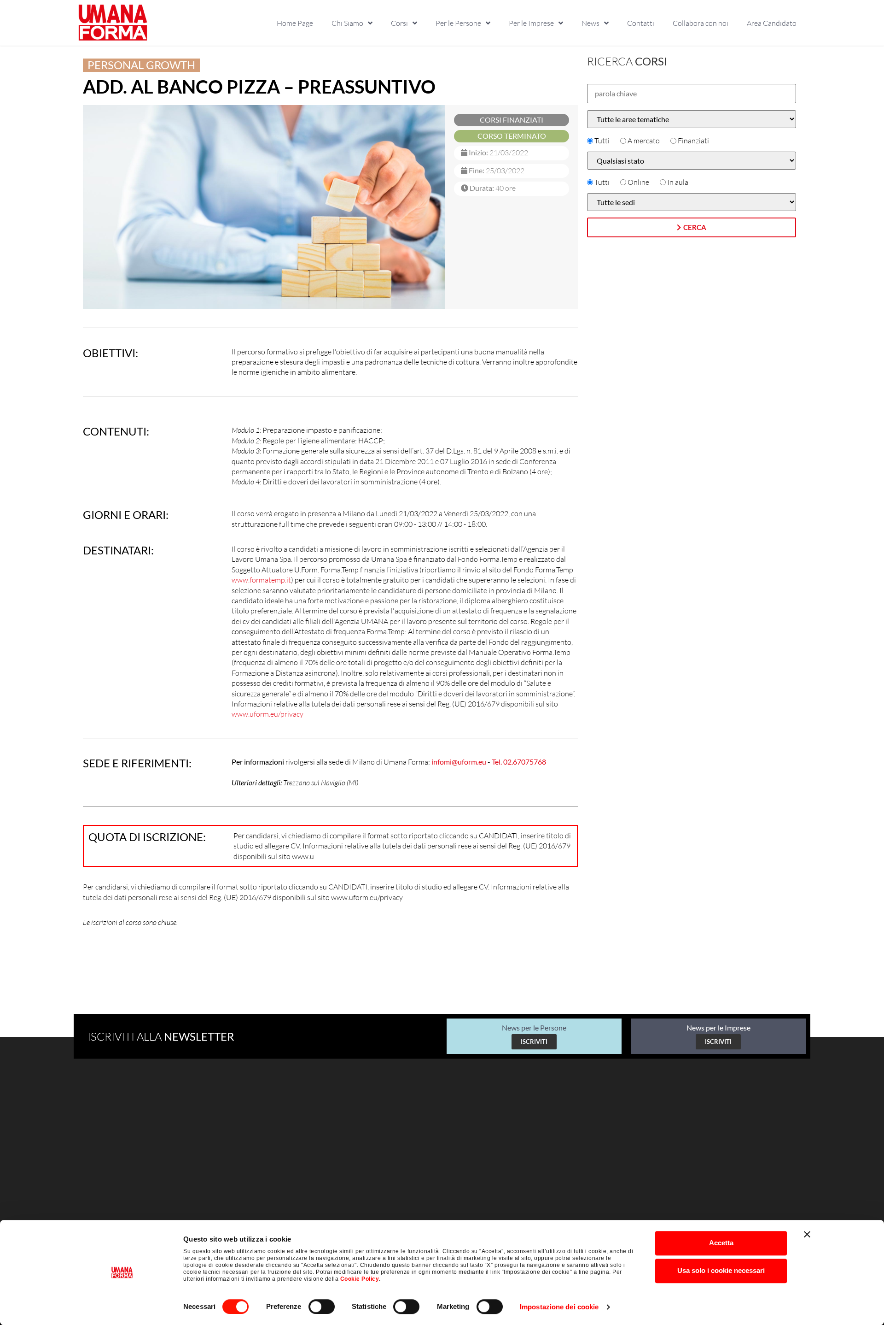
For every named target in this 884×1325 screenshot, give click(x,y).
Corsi (399, 23)
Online (638, 182)
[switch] (321, 1306)
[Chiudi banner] (807, 1234)
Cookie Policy (359, 1279)
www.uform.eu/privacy (267, 713)
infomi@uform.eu (458, 761)
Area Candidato (772, 23)
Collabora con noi (700, 23)
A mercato (644, 140)
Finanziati (693, 140)
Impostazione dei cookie (559, 1307)
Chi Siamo (347, 23)
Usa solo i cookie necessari (721, 1270)
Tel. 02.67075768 (519, 761)
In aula (677, 182)
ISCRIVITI (534, 1041)
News (590, 23)
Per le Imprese (531, 23)
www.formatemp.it (261, 579)
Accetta (721, 1243)
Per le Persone (458, 23)
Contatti (640, 23)
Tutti (602, 140)
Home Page (295, 23)
